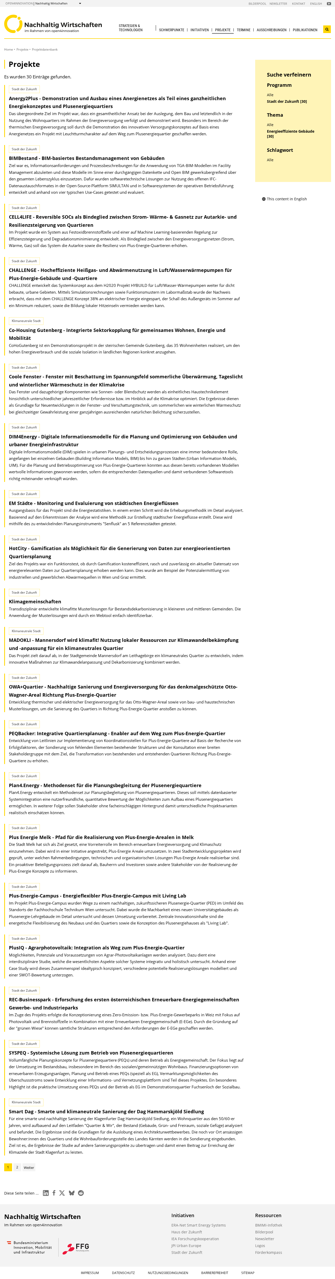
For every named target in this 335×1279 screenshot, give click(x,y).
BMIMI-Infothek (268, 1225)
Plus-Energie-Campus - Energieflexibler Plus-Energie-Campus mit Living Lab (97, 896)
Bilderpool (257, 4)
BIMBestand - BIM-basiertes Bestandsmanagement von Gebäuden (87, 158)
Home (8, 49)
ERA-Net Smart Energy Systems (198, 1225)
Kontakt (298, 4)
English (316, 4)
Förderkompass (268, 1252)
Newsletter (278, 4)
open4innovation (19, 3)
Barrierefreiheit (214, 1273)
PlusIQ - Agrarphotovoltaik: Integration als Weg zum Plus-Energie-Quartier (97, 947)
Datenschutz (123, 1273)
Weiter (29, 1167)
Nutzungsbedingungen (168, 1273)
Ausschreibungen (272, 30)
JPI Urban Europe (186, 1245)
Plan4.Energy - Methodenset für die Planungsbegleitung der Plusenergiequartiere (105, 785)
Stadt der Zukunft (186, 1252)
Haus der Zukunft (186, 1231)
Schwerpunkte (171, 30)
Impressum (90, 1273)
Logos (260, 1245)
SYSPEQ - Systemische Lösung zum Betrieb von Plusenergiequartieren (91, 1053)
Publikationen (305, 30)
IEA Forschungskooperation (195, 1238)
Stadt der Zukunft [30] (287, 101)
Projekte (223, 30)
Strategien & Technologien (131, 28)
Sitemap (247, 1273)
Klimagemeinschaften (35, 601)
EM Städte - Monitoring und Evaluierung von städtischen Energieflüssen (93, 503)
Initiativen (200, 30)
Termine (243, 30)
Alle (270, 95)
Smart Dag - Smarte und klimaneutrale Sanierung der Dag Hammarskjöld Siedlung (106, 1111)
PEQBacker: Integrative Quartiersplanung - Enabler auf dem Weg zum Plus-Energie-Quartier (117, 733)
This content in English (287, 198)
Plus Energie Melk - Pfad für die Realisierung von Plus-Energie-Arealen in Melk (101, 837)
